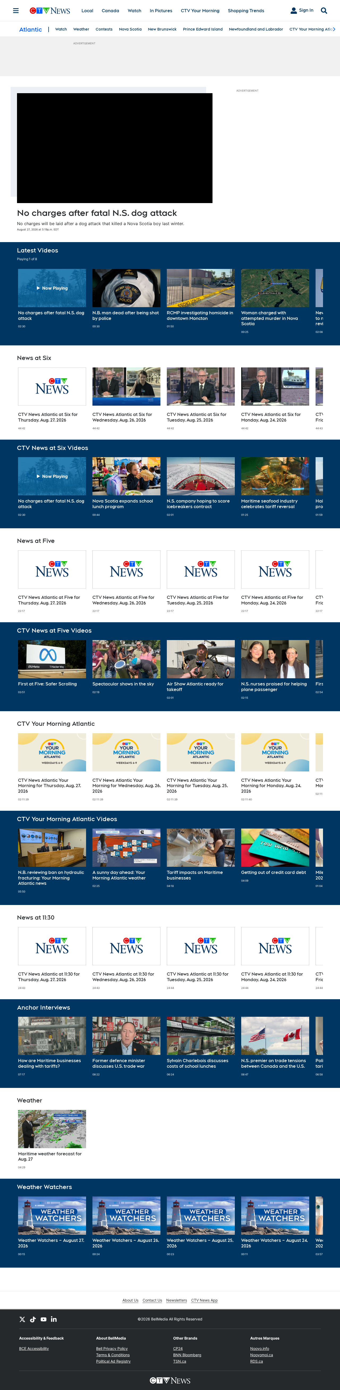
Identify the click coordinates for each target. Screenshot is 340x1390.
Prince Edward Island (203, 29)
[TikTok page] (33, 1319)
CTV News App (204, 1300)
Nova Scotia (130, 29)
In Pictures (161, 10)
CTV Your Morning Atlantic (314, 29)
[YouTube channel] (43, 1319)
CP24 (178, 1348)
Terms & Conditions (113, 1355)
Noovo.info (259, 1348)
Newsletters (176, 1300)
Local (87, 10)
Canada (110, 10)
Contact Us (152, 1300)
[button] (312, 301)
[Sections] (16, 10)
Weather (81, 29)
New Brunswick (162, 29)
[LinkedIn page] (54, 1319)
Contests (104, 29)
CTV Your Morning (200, 10)
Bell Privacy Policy (112, 1348)
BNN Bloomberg (187, 1355)
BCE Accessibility (34, 1348)
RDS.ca (256, 1361)
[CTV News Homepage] (50, 10)
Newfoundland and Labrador (256, 29)
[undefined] (52, 298)
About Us (130, 1300)
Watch (134, 10)
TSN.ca (179, 1361)
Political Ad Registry (113, 1361)
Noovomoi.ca (261, 1355)
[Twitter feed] (22, 1319)
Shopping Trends (246, 10)
